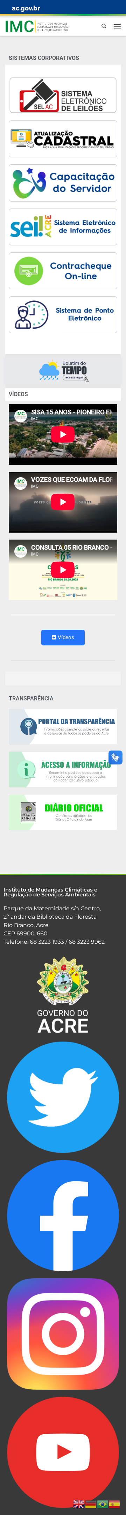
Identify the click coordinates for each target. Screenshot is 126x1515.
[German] (91, 1504)
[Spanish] (115, 1504)
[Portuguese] (103, 1504)
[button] (63, 371)
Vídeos (66, 637)
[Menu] (117, 26)
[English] (79, 1504)
